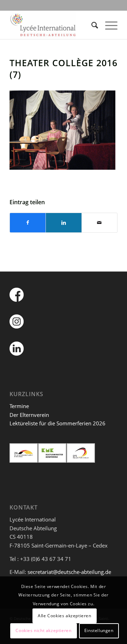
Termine (19, 405)
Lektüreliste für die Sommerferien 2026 (57, 423)
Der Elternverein (29, 414)
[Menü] (107, 25)
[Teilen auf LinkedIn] (63, 222)
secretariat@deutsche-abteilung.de (69, 571)
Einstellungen (99, 630)
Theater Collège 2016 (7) (63, 68)
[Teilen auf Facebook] (28, 222)
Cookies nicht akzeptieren (43, 630)
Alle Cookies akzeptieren (64, 616)
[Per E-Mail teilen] (99, 222)
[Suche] (91, 25)
